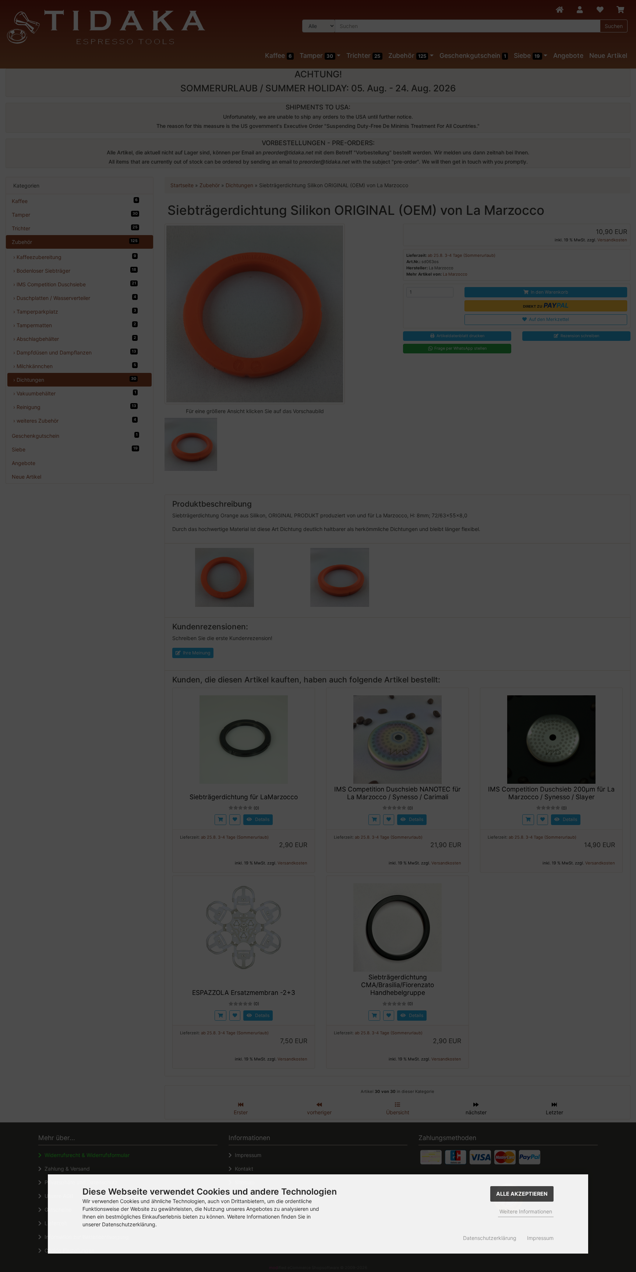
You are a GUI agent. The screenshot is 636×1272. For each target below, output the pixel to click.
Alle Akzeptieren (522, 1194)
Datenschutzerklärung (489, 1238)
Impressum (540, 1238)
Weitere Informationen (525, 1211)
